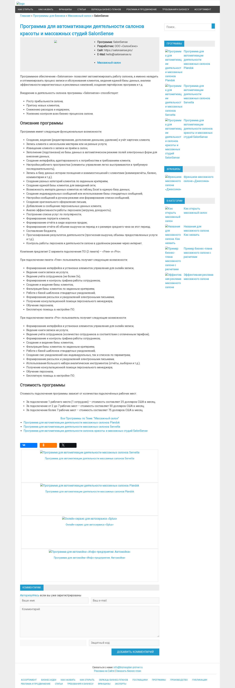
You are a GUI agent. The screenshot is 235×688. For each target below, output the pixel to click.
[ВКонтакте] (29, 446)
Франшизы (65, 9)
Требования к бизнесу (175, 9)
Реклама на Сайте (104, 671)
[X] (68, 446)
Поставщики (140, 680)
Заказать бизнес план (128, 671)
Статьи (81, 9)
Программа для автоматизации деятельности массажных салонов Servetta (72, 426)
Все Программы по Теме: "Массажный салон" (89, 418)
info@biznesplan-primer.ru (128, 667)
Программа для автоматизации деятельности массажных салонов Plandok (72, 422)
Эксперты (120, 683)
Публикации (199, 680)
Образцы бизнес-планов (106, 9)
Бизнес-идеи (48, 680)
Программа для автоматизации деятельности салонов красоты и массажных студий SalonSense (86, 430)
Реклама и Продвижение (141, 9)
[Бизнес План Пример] (21, 3)
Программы (159, 680)
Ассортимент (202, 9)
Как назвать (46, 9)
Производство (179, 680)
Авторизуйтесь (29, 595)
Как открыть (25, 9)
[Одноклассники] (49, 446)
